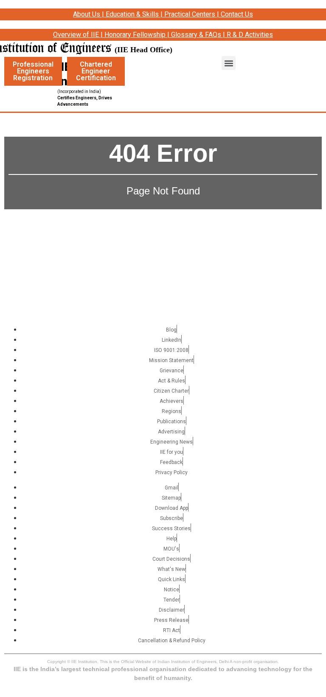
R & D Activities (250, 35)
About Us (86, 14)
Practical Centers (189, 14)
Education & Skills (132, 14)
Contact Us (237, 14)
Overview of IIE (76, 35)
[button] (229, 63)
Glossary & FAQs (196, 35)
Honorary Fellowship (135, 35)
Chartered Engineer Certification (96, 71)
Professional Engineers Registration (33, 71)
